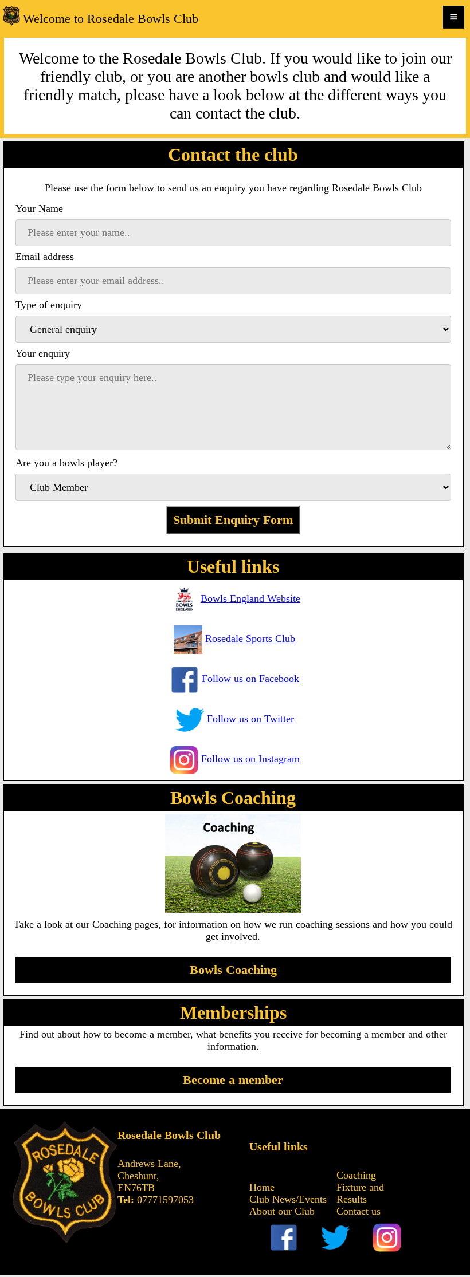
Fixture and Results (360, 1193)
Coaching (356, 1175)
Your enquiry (42, 353)
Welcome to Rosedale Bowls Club (110, 18)
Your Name (39, 208)
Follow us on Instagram (250, 758)
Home (262, 1187)
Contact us (358, 1211)
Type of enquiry (48, 304)
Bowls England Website (250, 598)
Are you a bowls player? (66, 462)
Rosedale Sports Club (250, 638)
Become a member (233, 1080)
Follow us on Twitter (250, 718)
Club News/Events (288, 1199)
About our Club (282, 1211)
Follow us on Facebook (250, 678)
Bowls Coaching (233, 970)
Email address (44, 256)
